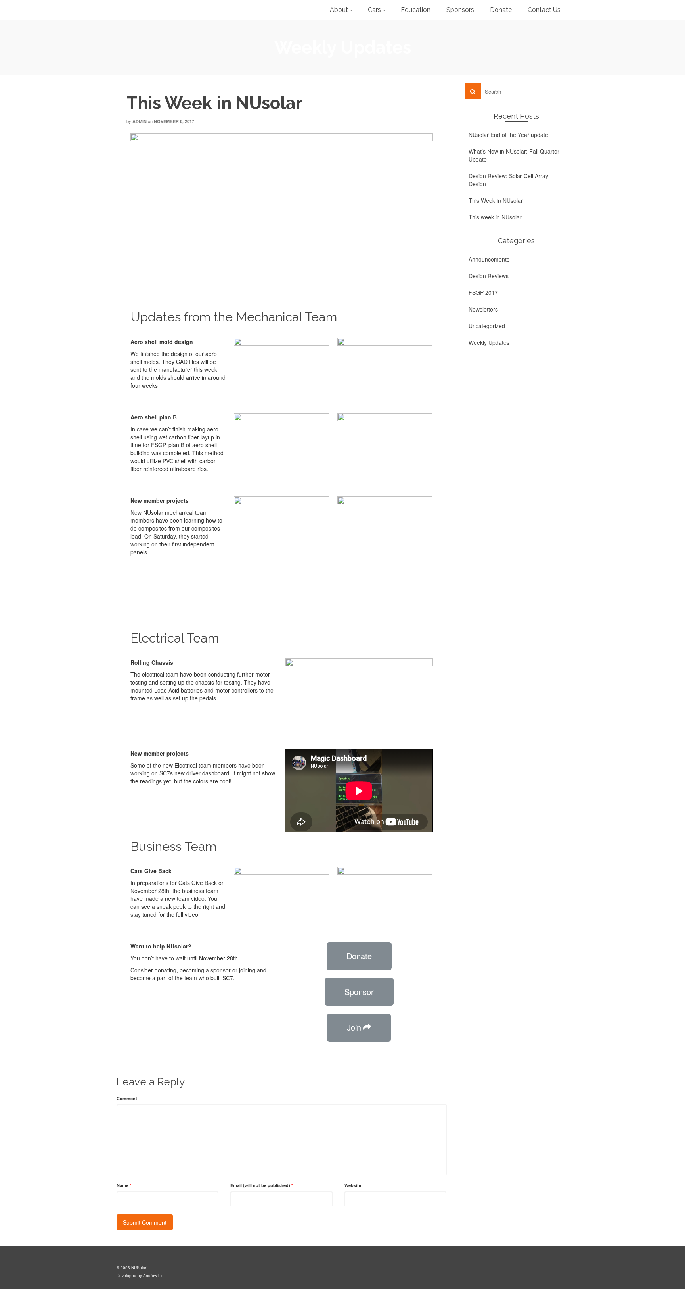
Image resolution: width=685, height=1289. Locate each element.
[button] (359, 956)
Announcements (489, 259)
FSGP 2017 (483, 292)
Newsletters (483, 309)
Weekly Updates (489, 342)
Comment (127, 1098)
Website (352, 1185)
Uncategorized (487, 326)
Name (124, 1185)
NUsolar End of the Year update (508, 135)
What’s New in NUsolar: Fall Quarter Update (514, 155)
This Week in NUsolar (496, 200)
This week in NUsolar (495, 217)
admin (139, 121)
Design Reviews (489, 276)
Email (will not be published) (261, 1185)
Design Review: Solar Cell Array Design (508, 180)
